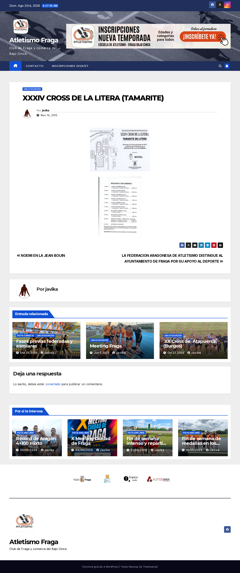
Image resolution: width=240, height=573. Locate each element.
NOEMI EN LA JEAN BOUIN (42, 255)
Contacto (35, 66)
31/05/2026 (139, 450)
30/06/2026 (29, 450)
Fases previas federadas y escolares (44, 344)
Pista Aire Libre (25, 433)
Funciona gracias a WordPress (100, 566)
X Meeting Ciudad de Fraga (90, 441)
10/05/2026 (194, 450)
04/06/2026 (84, 450)
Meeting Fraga (106, 346)
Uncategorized (32, 89)
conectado (52, 384)
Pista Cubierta (25, 335)
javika (45, 110)
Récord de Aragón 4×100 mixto (36, 441)
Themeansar (150, 566)
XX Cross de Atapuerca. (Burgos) (190, 344)
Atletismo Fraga (33, 40)
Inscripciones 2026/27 (70, 66)
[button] (220, 66)
